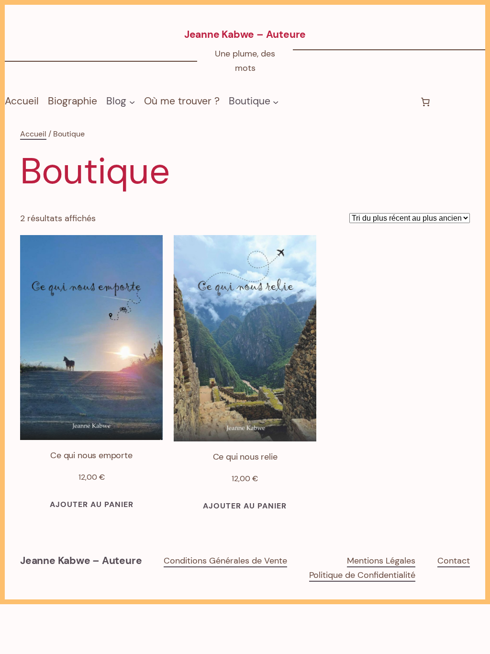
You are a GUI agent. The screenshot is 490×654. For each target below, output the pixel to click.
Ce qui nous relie (245, 456)
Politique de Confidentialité (362, 575)
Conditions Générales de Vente (225, 560)
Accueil (22, 101)
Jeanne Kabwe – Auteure (245, 34)
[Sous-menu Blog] (132, 101)
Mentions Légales (381, 560)
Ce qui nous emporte (91, 455)
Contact (453, 560)
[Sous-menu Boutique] (275, 101)
